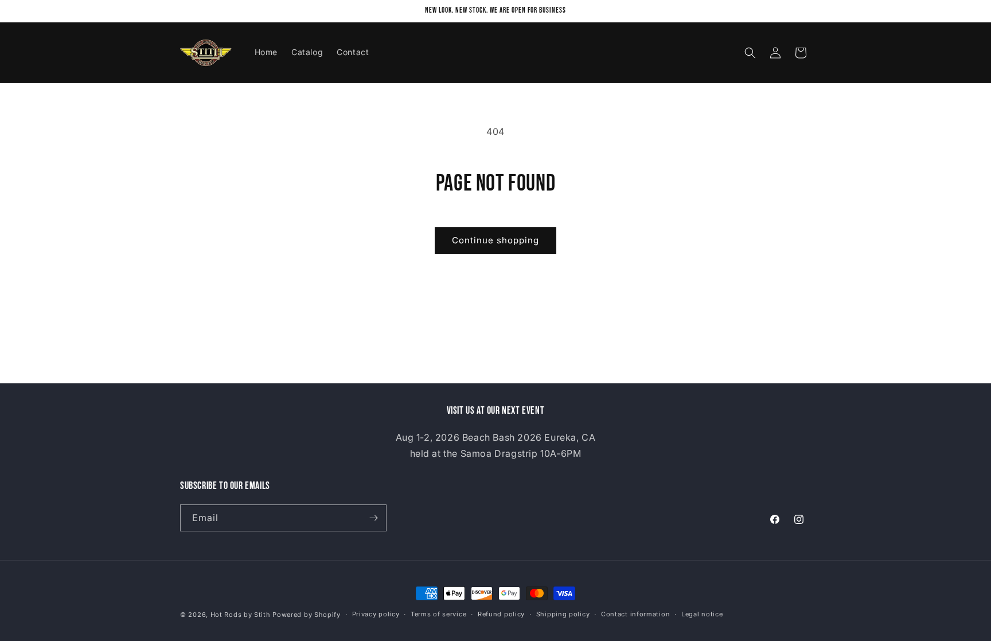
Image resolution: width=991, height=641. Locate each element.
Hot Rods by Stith (240, 615)
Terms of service (438, 614)
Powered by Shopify (306, 615)
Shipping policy (563, 614)
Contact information (635, 614)
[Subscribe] (373, 517)
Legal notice (702, 614)
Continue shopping (495, 240)
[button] (750, 52)
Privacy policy (376, 614)
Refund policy (501, 614)
